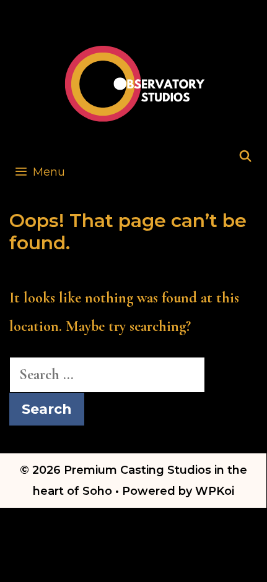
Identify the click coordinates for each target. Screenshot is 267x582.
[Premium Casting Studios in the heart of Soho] (135, 82)
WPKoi (214, 491)
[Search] (245, 157)
